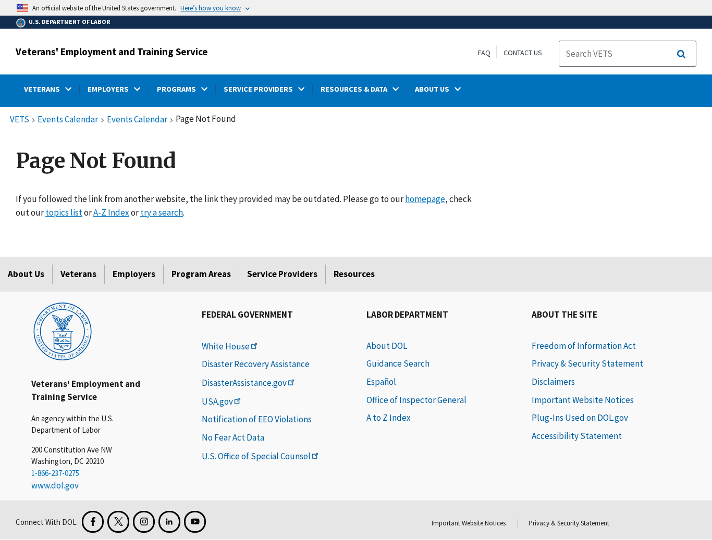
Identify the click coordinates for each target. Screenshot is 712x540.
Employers (134, 274)
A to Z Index (388, 417)
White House (226, 346)
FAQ (484, 52)
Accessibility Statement (577, 436)
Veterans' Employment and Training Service (112, 51)
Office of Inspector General (416, 400)
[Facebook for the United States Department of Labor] (93, 522)
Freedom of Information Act (584, 345)
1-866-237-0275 (55, 473)
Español (381, 381)
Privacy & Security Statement (587, 363)
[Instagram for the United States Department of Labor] (144, 522)
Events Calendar (68, 119)
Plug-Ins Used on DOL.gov (580, 417)
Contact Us (523, 52)
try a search (161, 212)
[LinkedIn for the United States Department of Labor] (169, 522)
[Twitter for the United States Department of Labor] (118, 522)
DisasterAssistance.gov (244, 382)
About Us (26, 274)
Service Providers (282, 274)
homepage (425, 199)
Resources (354, 274)
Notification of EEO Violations (257, 419)
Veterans (78, 274)
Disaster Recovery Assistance (256, 364)
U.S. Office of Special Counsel (256, 456)
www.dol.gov (55, 485)
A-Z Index (111, 212)
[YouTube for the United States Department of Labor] (195, 522)
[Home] (62, 330)
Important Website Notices (583, 400)
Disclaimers (553, 381)
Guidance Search (397, 363)
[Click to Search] (681, 54)
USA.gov (217, 401)
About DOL (386, 345)
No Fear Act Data (233, 437)
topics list (63, 212)
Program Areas (201, 274)
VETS (19, 119)
